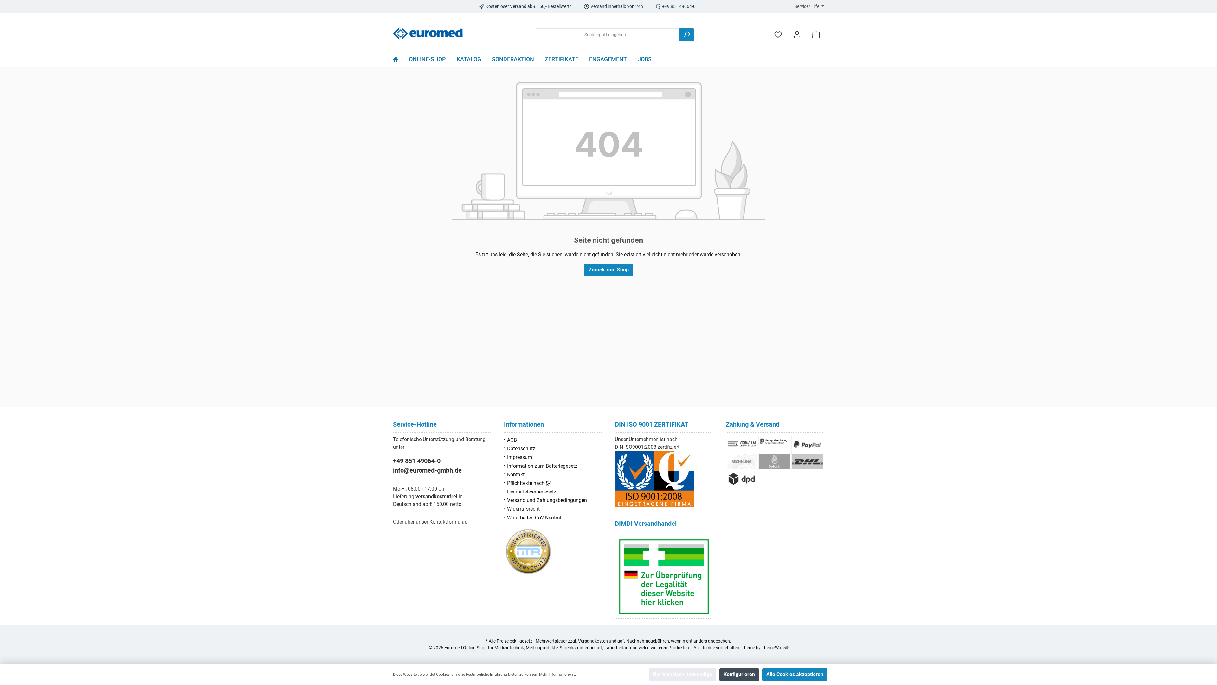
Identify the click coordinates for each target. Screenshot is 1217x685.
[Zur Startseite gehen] (428, 33)
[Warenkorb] (816, 34)
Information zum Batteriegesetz (542, 466)
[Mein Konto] (797, 34)
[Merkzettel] (778, 34)
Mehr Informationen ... (558, 674)
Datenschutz (521, 449)
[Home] (398, 61)
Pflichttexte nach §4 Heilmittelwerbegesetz (531, 487)
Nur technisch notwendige (682, 674)
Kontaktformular (447, 522)
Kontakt (516, 475)
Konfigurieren (739, 674)
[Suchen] (686, 34)
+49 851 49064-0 (417, 461)
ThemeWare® (775, 647)
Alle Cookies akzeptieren (794, 674)
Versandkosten (593, 640)
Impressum (519, 457)
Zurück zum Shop (609, 270)
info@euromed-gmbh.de (427, 470)
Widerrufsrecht (523, 509)
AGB (512, 440)
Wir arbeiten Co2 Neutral (534, 518)
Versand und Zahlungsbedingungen (547, 500)
